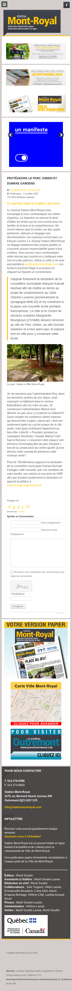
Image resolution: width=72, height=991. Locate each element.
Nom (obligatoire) (50, 522)
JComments (60, 613)
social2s (20, 512)
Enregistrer (18, 606)
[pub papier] (36, 103)
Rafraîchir (19, 593)
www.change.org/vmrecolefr (24, 485)
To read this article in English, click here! (33, 203)
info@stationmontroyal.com (41, 264)
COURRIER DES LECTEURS (25, 190)
